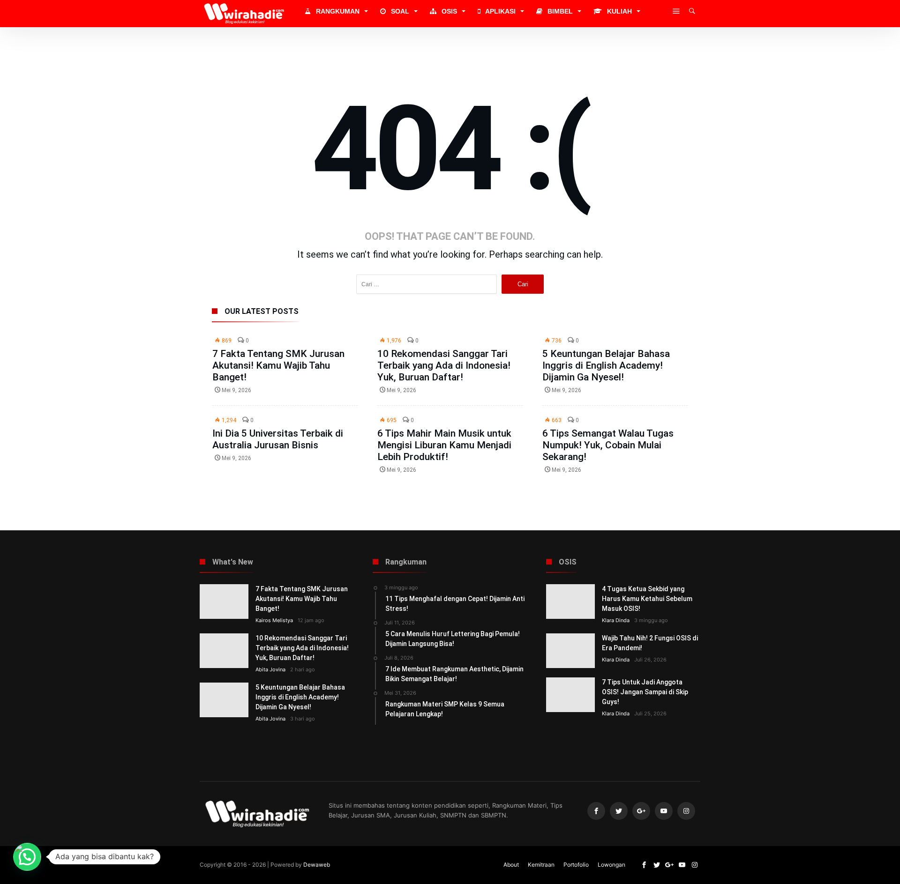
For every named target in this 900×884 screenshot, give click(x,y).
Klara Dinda (616, 620)
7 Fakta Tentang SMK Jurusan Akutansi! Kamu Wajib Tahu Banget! (278, 365)
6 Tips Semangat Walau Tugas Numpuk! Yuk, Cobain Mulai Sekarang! (608, 445)
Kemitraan (541, 864)
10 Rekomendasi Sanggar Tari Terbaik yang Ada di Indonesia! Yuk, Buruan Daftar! (443, 365)
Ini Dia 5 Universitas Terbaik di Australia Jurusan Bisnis (277, 439)
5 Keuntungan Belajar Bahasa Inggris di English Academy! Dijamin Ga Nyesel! (606, 365)
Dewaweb (316, 864)
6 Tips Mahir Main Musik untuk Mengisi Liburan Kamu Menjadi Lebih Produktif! (444, 445)
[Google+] (641, 811)
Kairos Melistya (274, 620)
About (511, 864)
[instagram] (686, 811)
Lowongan (611, 864)
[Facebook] (596, 811)
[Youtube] (664, 811)
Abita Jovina (270, 669)
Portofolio (576, 864)
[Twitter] (619, 811)
